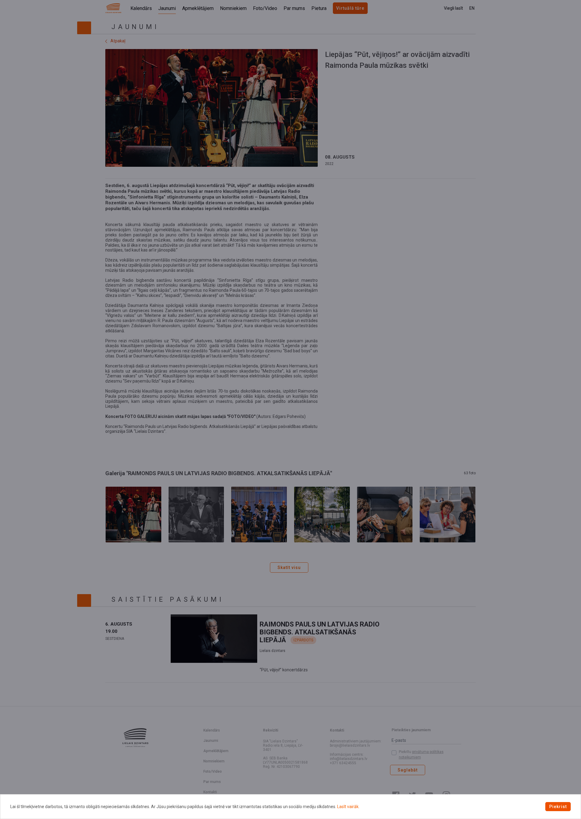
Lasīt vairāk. (348, 806)
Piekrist (558, 806)
